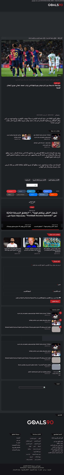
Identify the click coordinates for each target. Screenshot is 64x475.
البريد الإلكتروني (56, 291)
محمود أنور (57, 115)
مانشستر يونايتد (29, 459)
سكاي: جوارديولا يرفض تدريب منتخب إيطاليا (40, 320)
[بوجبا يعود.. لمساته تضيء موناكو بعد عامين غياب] (56, 144)
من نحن (18, 440)
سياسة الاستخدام (16, 449)
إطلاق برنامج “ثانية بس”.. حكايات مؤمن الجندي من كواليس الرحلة (42, 38)
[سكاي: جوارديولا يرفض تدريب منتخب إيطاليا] (26, 137)
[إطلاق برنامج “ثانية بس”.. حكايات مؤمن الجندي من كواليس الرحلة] (56, 367)
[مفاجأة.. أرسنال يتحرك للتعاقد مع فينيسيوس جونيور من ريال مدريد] (56, 137)
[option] (32, 214)
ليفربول (31, 456)
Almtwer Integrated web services (36, 467)
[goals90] (55, 5)
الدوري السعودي (37, 443)
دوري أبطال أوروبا (37, 451)
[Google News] (32, 185)
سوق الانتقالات (38, 456)
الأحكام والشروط (16, 447)
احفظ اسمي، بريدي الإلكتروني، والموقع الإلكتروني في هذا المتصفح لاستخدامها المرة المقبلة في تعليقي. (37, 297)
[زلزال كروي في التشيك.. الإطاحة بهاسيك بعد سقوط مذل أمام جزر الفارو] (32, 242)
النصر (34, 446)
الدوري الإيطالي (29, 441)
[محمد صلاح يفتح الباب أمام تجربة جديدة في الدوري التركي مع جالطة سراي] (12, 242)
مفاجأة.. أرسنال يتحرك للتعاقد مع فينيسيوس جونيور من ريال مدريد (34, 313)
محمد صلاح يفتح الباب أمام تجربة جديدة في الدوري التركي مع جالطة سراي (13, 250)
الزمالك (39, 446)
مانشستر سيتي (38, 459)
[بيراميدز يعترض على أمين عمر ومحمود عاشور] (56, 374)
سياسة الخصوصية (16, 445)
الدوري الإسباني (33, 438)
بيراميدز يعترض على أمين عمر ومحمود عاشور (39, 371)
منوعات (32, 207)
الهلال (30, 446)
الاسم (58, 284)
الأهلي (39, 438)
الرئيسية (58, 79)
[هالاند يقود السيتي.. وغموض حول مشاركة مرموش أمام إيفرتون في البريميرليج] (51, 242)
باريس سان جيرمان (37, 448)
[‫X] (39, 429)
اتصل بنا (18, 442)
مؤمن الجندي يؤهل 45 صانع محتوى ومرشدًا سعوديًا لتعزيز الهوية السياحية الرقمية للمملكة (28, 327)
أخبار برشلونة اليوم (53, 180)
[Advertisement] (32, 24)
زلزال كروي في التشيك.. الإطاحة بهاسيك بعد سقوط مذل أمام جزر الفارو (32, 250)
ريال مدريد (28, 454)
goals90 (25, 466)
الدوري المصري (29, 443)
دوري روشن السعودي (36, 454)
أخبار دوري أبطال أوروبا (39, 180)
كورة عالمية (52, 79)
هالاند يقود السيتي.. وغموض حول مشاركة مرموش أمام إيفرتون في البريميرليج (52, 250)
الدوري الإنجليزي (37, 441)
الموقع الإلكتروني (27, 291)
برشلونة (27, 180)
